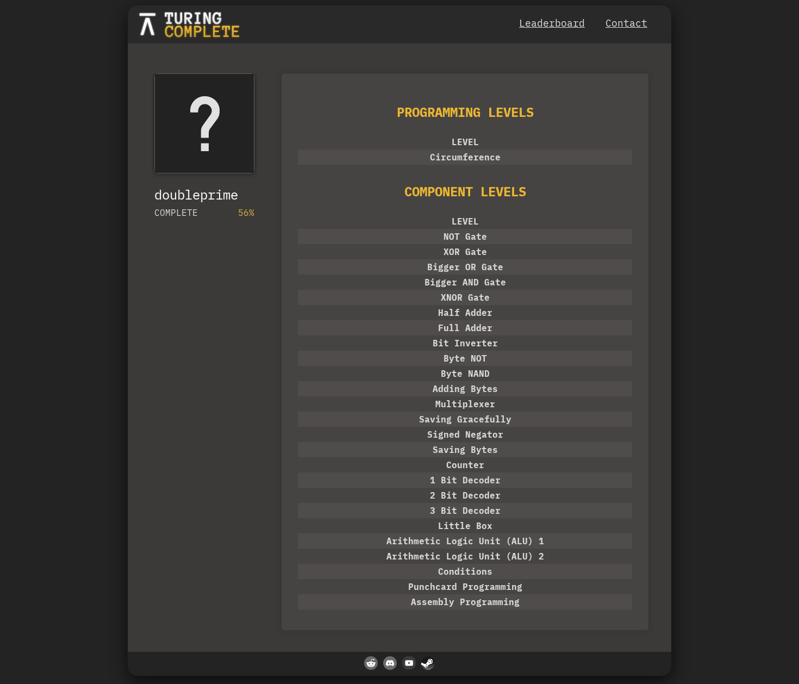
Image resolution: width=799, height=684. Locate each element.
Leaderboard (552, 23)
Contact (626, 23)
